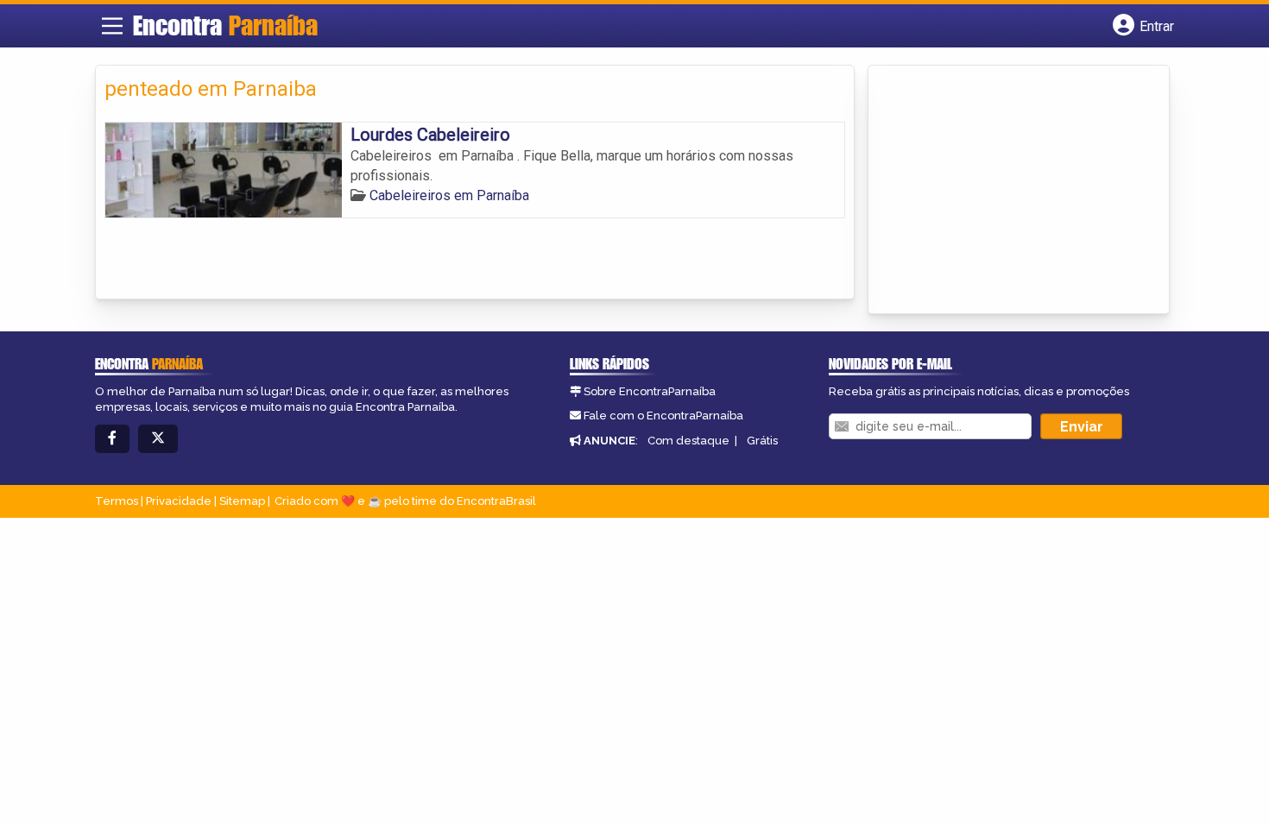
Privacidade (179, 500)
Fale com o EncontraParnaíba (663, 415)
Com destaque (688, 440)
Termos (116, 500)
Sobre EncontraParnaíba (650, 391)
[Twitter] (158, 439)
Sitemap (242, 500)
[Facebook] (112, 439)
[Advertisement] (1006, 191)
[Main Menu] (112, 26)
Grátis (762, 440)
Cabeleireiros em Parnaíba (449, 195)
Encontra (225, 25)
